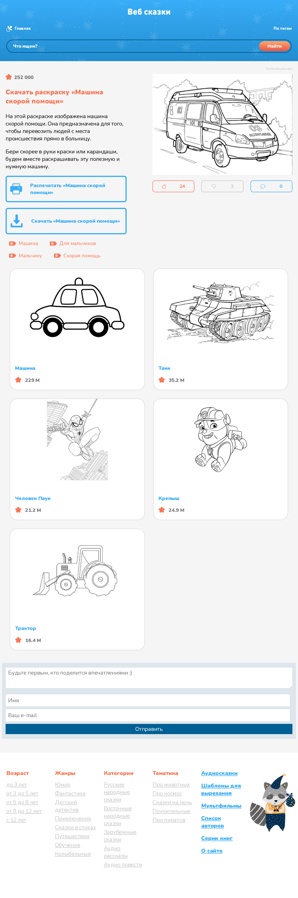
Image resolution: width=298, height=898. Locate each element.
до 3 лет (16, 784)
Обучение (67, 845)
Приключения (73, 818)
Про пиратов (168, 820)
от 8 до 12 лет (24, 811)
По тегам (283, 28)
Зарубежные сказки (120, 835)
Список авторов (212, 822)
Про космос (167, 793)
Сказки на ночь (172, 802)
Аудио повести (123, 864)
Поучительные (171, 811)
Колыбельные (73, 854)
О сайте (211, 851)
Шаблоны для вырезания (221, 789)
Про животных (171, 784)
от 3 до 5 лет (22, 793)
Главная (22, 28)
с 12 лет (16, 820)
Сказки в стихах (75, 827)
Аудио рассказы (116, 852)
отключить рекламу (279, 69)
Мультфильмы (221, 805)
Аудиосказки (219, 773)
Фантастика (70, 793)
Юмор (62, 784)
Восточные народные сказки (118, 816)
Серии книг (217, 838)
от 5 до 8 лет (22, 802)
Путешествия (72, 836)
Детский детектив (66, 806)
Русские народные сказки (117, 792)
